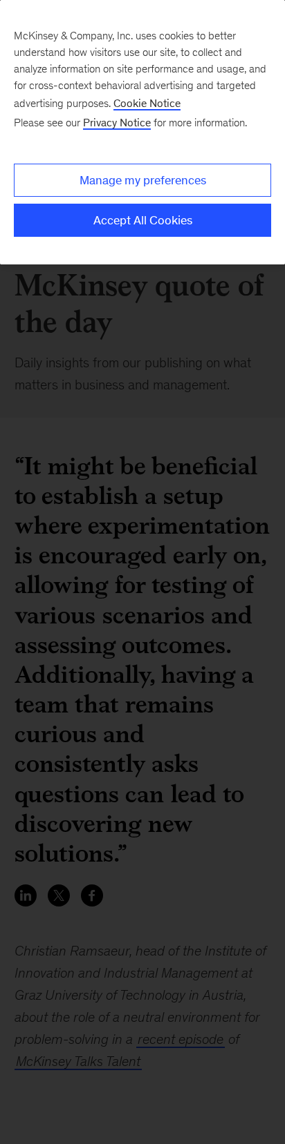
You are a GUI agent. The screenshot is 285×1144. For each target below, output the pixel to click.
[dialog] (142, 132)
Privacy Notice (117, 122)
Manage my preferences (143, 180)
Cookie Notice (147, 103)
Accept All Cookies (142, 220)
